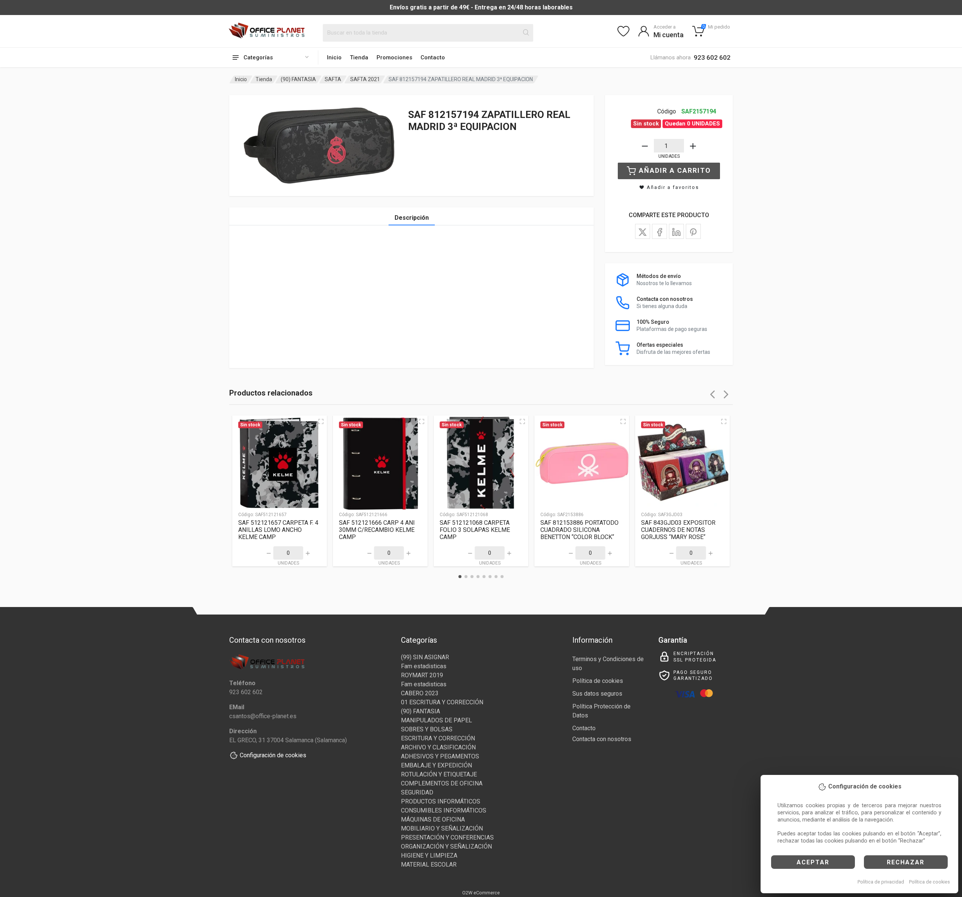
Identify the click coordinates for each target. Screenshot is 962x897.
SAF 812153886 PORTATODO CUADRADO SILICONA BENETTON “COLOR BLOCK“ (579, 530)
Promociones (394, 57)
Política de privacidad (881, 882)
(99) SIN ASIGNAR (425, 657)
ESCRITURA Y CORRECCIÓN (438, 738)
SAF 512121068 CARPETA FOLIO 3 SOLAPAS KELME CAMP (475, 530)
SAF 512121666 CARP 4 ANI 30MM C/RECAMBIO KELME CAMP (377, 530)
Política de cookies (929, 882)
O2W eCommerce (481, 892)
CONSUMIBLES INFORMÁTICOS (443, 810)
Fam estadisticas (423, 666)
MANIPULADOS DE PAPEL (436, 720)
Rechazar (905, 862)
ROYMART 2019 (422, 675)
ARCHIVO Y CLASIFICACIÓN (438, 747)
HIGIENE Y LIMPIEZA (429, 855)
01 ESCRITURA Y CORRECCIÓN (442, 702)
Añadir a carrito (675, 170)
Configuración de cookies (273, 755)
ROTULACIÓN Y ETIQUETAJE (439, 774)
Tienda (359, 57)
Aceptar (813, 862)
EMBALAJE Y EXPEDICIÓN (436, 765)
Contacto (432, 57)
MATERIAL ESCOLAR (429, 864)
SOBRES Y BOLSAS (426, 729)
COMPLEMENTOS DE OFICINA (442, 783)
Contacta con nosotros (601, 739)
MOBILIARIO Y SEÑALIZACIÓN (442, 828)
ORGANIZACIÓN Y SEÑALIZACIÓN (446, 846)
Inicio (334, 57)
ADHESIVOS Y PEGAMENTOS (440, 756)
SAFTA (333, 79)
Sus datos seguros (597, 693)
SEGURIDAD (417, 792)
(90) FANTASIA (298, 79)
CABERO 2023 (420, 693)
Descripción (412, 217)
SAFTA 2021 (365, 79)
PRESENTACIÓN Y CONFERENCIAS (447, 837)
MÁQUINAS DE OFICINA (433, 819)
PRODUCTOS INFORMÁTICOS (440, 801)
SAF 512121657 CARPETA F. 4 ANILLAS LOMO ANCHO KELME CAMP (278, 530)
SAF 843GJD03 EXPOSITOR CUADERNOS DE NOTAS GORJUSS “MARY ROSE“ (678, 530)
